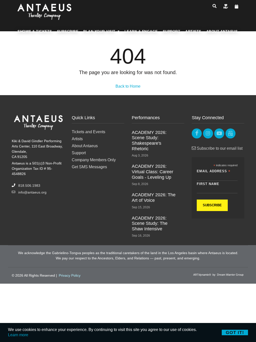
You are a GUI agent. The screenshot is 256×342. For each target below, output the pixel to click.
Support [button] (171, 31)
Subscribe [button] (67, 31)
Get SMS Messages (89, 167)
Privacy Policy (69, 275)
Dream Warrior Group (230, 274)
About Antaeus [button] (222, 31)
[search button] (214, 6)
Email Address (213, 171)
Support (79, 153)
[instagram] (208, 133)
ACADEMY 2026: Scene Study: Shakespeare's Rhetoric (149, 140)
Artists (77, 139)
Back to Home (128, 86)
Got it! (235, 332)
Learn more (18, 335)
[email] (231, 133)
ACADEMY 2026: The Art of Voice (154, 197)
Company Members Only (94, 160)
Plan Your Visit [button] (99, 31)
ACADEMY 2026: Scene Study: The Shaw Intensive (150, 223)
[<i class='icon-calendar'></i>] (236, 6)
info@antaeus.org (32, 192)
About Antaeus (85, 146)
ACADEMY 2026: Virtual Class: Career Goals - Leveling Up (152, 172)
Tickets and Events (88, 132)
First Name (208, 184)
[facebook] (197, 133)
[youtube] (219, 133)
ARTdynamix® (202, 274)
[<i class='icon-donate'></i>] (225, 7)
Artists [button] (193, 31)
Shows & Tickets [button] (35, 31)
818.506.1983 (29, 186)
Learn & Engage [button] (141, 31)
